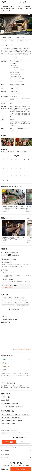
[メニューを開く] (29, 2)
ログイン (23, 442)
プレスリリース (23, 465)
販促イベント (26, 414)
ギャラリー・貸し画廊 (8, 407)
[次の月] (29, 156)
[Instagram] (18, 463)
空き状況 (5, 40)
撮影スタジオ (19, 407)
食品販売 (17, 414)
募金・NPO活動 (6, 420)
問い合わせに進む (20, 469)
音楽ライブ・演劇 (17, 420)
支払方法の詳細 (7, 287)
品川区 (9, 37)
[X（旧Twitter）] (10, 463)
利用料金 (12, 40)
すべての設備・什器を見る (16, 309)
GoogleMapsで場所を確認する (21, 349)
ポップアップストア (7, 414)
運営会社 (5, 465)
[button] (16, 24)
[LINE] (21, 463)
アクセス (27, 40)
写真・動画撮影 (16, 417)
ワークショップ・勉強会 (8, 423)
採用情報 (13, 465)
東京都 (4, 37)
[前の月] (2, 156)
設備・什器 (19, 40)
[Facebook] (14, 463)
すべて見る (15, 57)
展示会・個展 (5, 417)
